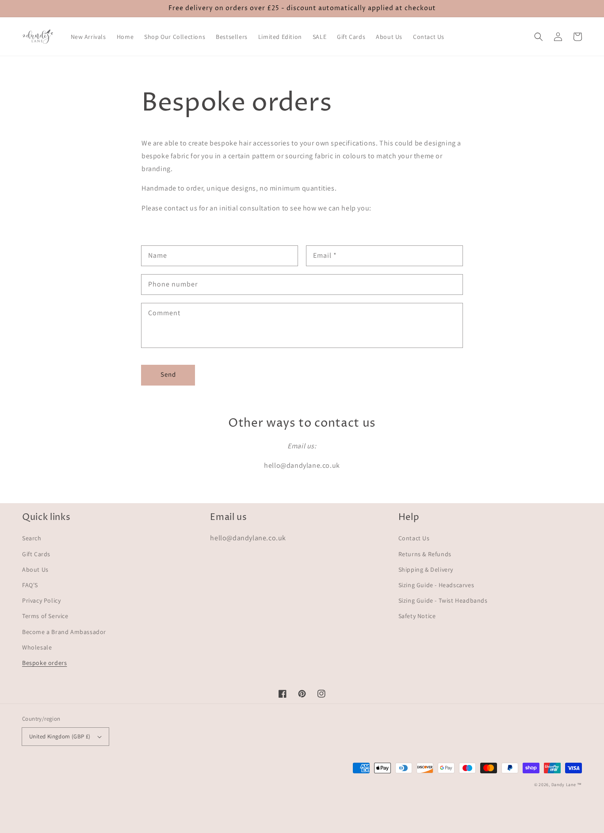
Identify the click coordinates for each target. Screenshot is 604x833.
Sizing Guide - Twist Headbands (443, 600)
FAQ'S (30, 585)
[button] (538, 36)
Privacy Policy (41, 600)
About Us (35, 569)
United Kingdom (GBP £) (60, 736)
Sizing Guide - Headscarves (436, 585)
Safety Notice (417, 616)
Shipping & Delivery (425, 569)
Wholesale (37, 647)
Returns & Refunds (424, 554)
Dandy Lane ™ (566, 784)
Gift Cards (36, 554)
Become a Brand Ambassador (64, 632)
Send (168, 374)
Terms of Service (45, 616)
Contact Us (414, 538)
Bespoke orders (44, 663)
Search (32, 538)
